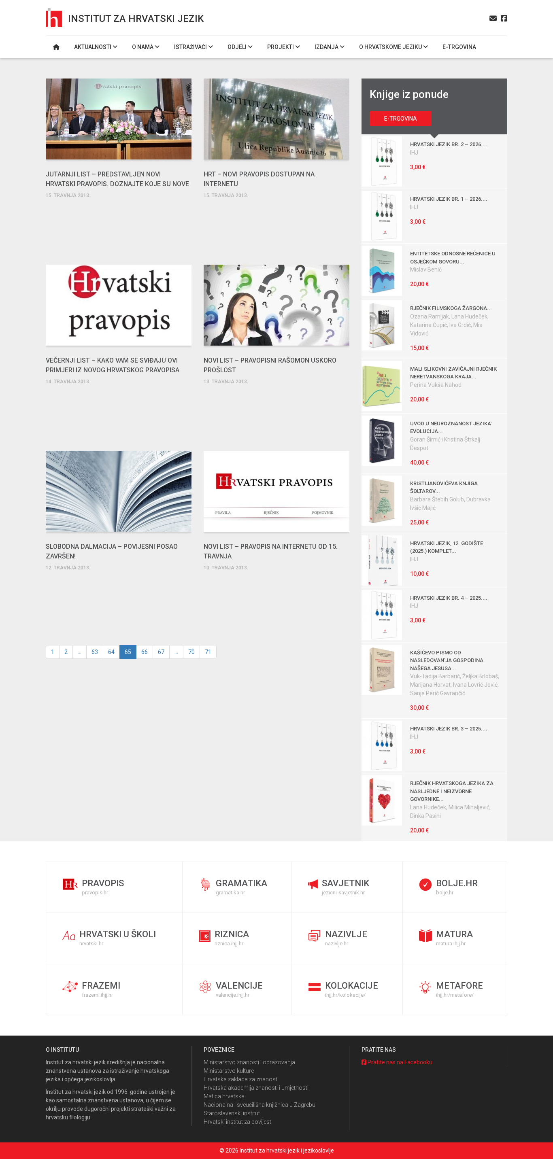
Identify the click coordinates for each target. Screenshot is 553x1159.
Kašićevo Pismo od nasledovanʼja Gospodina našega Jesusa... (446, 660)
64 (111, 652)
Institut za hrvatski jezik (136, 18)
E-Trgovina (400, 118)
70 (191, 652)
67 (161, 652)
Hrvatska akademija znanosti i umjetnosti (256, 1088)
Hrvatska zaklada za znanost (240, 1079)
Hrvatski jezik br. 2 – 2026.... (448, 144)
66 (144, 652)
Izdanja (327, 47)
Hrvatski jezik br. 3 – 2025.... (448, 729)
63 (94, 652)
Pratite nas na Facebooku (399, 1062)
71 (208, 652)
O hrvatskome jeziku (391, 47)
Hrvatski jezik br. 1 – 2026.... (448, 199)
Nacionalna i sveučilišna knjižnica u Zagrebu (259, 1105)
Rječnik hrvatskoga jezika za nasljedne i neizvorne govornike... (451, 791)
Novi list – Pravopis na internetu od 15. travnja (271, 551)
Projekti (281, 47)
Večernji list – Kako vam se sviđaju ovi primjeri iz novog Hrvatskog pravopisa (112, 365)
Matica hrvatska (224, 1096)
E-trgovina (459, 47)
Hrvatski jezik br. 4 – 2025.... (448, 598)
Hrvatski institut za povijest (237, 1122)
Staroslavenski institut (232, 1113)
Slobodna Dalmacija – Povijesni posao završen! (112, 551)
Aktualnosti (93, 47)
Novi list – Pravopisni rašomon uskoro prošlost (270, 365)
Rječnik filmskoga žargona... (451, 308)
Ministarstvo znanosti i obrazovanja (249, 1062)
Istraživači (191, 47)
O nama (143, 47)
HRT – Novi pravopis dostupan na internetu (259, 179)
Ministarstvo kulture (229, 1071)
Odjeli (238, 47)
